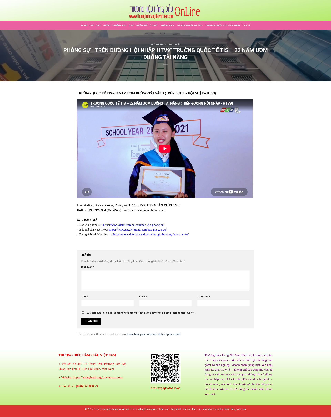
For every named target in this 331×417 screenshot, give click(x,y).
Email (143, 296)
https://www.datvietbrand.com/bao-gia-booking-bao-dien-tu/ (151, 234)
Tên (84, 296)
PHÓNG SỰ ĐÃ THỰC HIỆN (165, 44)
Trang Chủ (87, 25)
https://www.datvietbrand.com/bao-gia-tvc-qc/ (138, 229)
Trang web (203, 296)
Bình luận (87, 267)
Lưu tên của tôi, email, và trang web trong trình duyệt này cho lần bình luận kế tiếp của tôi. (141, 312)
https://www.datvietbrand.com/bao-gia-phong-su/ (133, 224)
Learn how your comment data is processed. (154, 334)
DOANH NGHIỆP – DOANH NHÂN (222, 25)
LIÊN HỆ (246, 25)
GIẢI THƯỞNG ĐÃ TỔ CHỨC (143, 25)
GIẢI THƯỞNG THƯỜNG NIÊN (111, 25)
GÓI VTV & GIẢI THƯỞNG (190, 25)
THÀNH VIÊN (167, 25)
